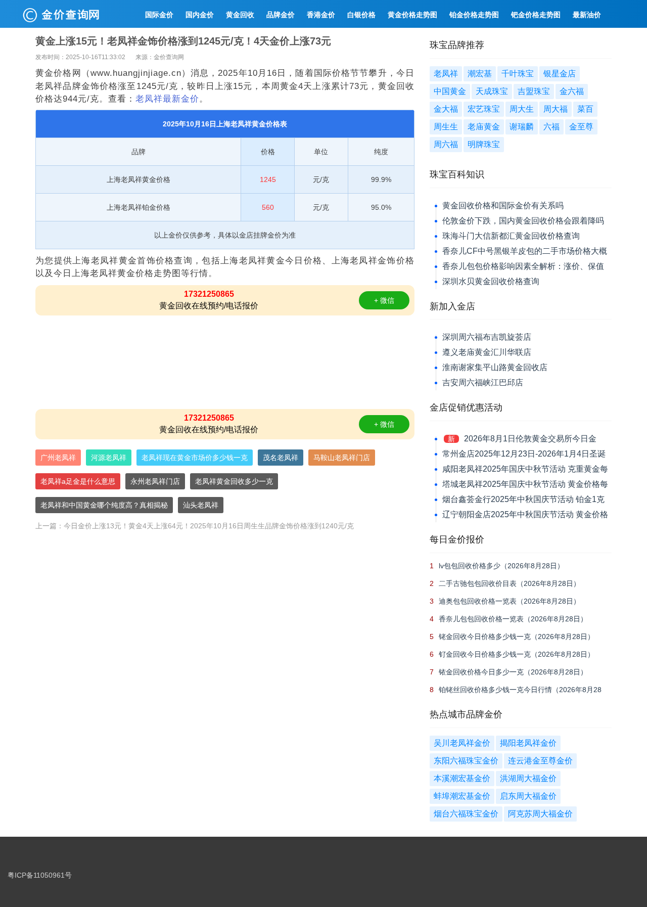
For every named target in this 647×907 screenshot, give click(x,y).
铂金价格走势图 (474, 15)
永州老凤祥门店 (155, 481)
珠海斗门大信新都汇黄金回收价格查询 (511, 236)
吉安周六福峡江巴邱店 (482, 382)
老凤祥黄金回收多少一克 (234, 481)
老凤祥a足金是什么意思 (77, 481)
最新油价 (587, 15)
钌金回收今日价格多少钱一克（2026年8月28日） (516, 654)
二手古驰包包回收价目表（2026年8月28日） (509, 583)
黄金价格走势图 (412, 15)
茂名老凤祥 (280, 458)
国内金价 (200, 15)
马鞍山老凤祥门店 (341, 458)
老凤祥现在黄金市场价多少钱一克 (195, 458)
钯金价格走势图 (536, 15)
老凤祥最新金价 (167, 99)
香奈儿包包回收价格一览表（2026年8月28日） (513, 619)
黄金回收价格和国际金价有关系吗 (503, 205)
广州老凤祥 (58, 458)
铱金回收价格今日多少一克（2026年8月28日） (513, 672)
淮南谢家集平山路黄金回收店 (494, 367)
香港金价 (321, 15)
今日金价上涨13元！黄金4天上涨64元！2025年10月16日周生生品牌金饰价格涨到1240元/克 (209, 526)
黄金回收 (240, 15)
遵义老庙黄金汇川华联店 (486, 352)
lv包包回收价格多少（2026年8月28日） (501, 566)
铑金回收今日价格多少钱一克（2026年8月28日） (516, 636)
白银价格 (361, 15)
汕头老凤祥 (200, 505)
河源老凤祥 (108, 458)
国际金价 (159, 15)
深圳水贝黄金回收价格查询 (490, 281)
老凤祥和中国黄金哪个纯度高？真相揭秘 (104, 505)
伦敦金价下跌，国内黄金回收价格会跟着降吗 (523, 220)
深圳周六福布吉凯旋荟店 (486, 337)
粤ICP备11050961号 (40, 875)
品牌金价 (280, 15)
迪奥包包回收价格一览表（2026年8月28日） (509, 601)
